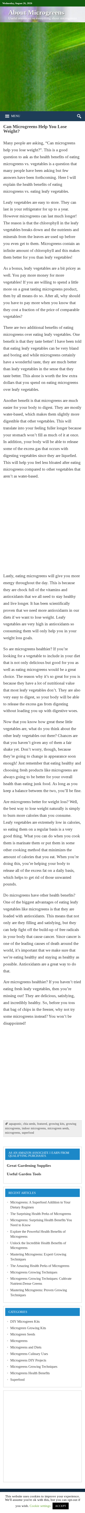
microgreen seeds (58, 1128)
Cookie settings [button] (40, 1506)
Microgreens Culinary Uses (29, 1354)
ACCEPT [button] (60, 1506)
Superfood (17, 1379)
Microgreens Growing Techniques (33, 1272)
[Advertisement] (42, 66)
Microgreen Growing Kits (28, 1328)
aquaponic (15, 1123)
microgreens (12, 1132)
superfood (28, 1132)
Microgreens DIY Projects (28, 1360)
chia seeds (29, 1123)
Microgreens (18, 1341)
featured (42, 1123)
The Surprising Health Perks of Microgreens (40, 1214)
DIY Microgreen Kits (25, 1321)
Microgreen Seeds (22, 1334)
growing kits (56, 1123)
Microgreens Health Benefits (30, 1373)
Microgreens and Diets (25, 1347)
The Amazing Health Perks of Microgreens (39, 1266)
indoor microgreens (34, 1128)
